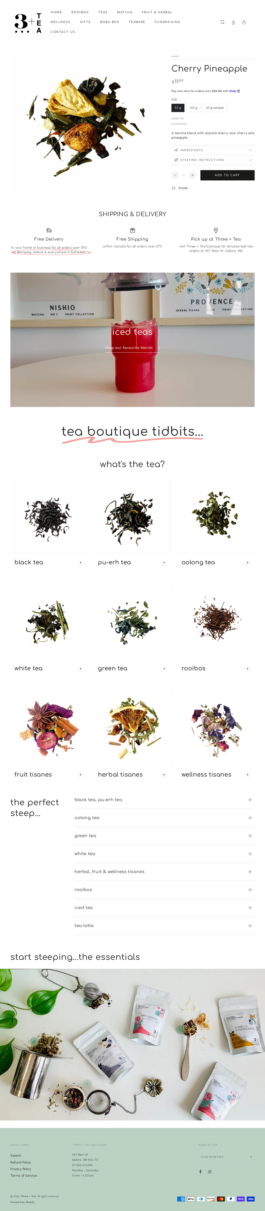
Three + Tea (28, 1196)
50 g (179, 109)
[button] (222, 22)
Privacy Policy (20, 1169)
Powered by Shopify (22, 1202)
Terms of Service (23, 1176)
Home (174, 56)
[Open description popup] (80, 563)
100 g (195, 109)
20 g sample (215, 109)
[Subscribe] (252, 1156)
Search (16, 1155)
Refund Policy (20, 1162)
